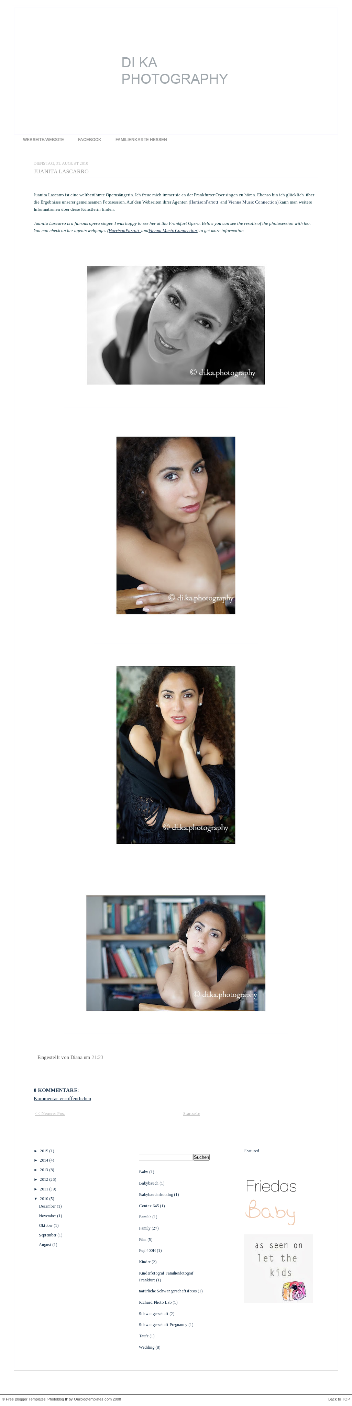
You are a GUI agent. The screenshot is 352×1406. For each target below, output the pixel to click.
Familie (145, 1216)
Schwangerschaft (154, 1313)
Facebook (89, 139)
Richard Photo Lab (156, 1302)
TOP (346, 1399)
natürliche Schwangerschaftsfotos (168, 1291)
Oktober (46, 1225)
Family (145, 1228)
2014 (44, 1160)
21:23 (97, 1057)
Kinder (145, 1261)
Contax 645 (149, 1205)
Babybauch (149, 1183)
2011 (44, 1189)
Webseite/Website (43, 139)
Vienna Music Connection (172, 230)
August (45, 1244)
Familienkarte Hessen (141, 139)
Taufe (144, 1336)
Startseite (191, 1113)
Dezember (48, 1206)
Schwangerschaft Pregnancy (163, 1324)
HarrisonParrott (205, 202)
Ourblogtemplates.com (93, 1399)
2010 (44, 1198)
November (48, 1215)
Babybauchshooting (156, 1194)
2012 (44, 1179)
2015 (44, 1151)
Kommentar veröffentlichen (62, 1098)
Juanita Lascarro (61, 171)
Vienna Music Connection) (253, 202)
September (48, 1235)
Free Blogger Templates (26, 1399)
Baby (144, 1171)
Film (143, 1239)
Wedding (147, 1347)
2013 (44, 1169)
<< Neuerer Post (50, 1113)
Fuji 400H (148, 1250)
